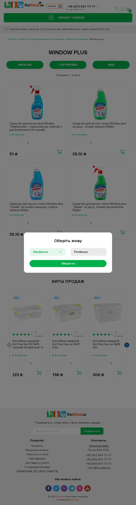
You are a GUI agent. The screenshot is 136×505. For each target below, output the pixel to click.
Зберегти (68, 263)
